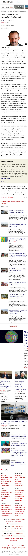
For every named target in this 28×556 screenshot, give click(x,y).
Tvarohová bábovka (19, 496)
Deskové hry (6, 538)
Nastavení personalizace (18, 548)
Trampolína (7, 528)
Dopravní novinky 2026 (20, 509)
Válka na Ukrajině (12, 228)
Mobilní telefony (19, 533)
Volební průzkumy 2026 (6, 477)
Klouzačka (19, 528)
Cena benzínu (18, 521)
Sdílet (9, 25)
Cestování (11, 272)
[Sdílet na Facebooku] (24, 197)
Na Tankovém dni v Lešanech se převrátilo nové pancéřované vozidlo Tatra (17, 296)
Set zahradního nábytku (7, 531)
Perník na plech (18, 500)
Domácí (10, 214)
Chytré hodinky (19, 538)
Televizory (13, 538)
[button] (14, 38)
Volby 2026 (3, 475)
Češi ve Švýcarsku (5, 511)
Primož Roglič (18, 483)
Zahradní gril (17, 531)
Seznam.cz (19, 2)
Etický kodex (14, 547)
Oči (22, 201)
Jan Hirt (16, 479)
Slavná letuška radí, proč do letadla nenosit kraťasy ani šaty (18, 269)
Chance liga (4, 490)
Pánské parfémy (13, 540)
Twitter (9, 545)
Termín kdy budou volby (6, 481)
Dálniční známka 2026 (20, 507)
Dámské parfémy (15, 535)
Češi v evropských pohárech (13, 524)
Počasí (10, 243)
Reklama (14, 545)
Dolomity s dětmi (5, 515)
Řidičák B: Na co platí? (20, 511)
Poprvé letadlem (5, 507)
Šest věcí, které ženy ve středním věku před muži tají (17, 283)
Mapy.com (13, 519)
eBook (4, 25)
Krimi (10, 299)
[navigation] (2, 2)
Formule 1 (3, 498)
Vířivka (22, 531)
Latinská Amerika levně (6, 513)
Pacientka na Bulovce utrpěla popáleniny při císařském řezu (16, 211)
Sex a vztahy (11, 285)
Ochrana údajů (21, 547)
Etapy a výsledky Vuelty (20, 477)
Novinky (2, 20)
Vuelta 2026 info (18, 475)
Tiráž (23, 545)
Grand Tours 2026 (19, 485)
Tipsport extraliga (5, 494)
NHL (2, 500)
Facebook (5, 545)
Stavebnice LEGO (6, 535)
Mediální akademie (6, 547)
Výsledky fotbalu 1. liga (6, 492)
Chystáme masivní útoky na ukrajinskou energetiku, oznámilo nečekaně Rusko (17, 224)
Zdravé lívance (18, 494)
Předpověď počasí (20, 519)
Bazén (12, 526)
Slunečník (13, 528)
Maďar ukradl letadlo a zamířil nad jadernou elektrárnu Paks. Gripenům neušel (18, 311)
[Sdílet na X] (26, 197)
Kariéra (19, 545)
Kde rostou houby (10, 521)
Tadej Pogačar (18, 481)
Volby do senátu (4, 483)
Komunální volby (5, 485)
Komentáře (3, 203)
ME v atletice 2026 (5, 496)
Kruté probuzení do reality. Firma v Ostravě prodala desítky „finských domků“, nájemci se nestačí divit (18, 255)
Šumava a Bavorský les (6, 509)
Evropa (10, 315)
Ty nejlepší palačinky (19, 490)
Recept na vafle (18, 498)
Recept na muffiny (19, 492)
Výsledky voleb (4, 479)
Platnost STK (18, 515)
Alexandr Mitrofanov (15, 201)
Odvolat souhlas (7, 548)
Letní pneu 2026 (18, 505)
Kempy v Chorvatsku (6, 505)
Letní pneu (22, 535)
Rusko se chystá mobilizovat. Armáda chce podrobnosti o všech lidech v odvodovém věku (20, 385)
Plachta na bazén (19, 526)
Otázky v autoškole (19, 513)
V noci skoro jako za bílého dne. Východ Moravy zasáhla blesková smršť (17, 239)
